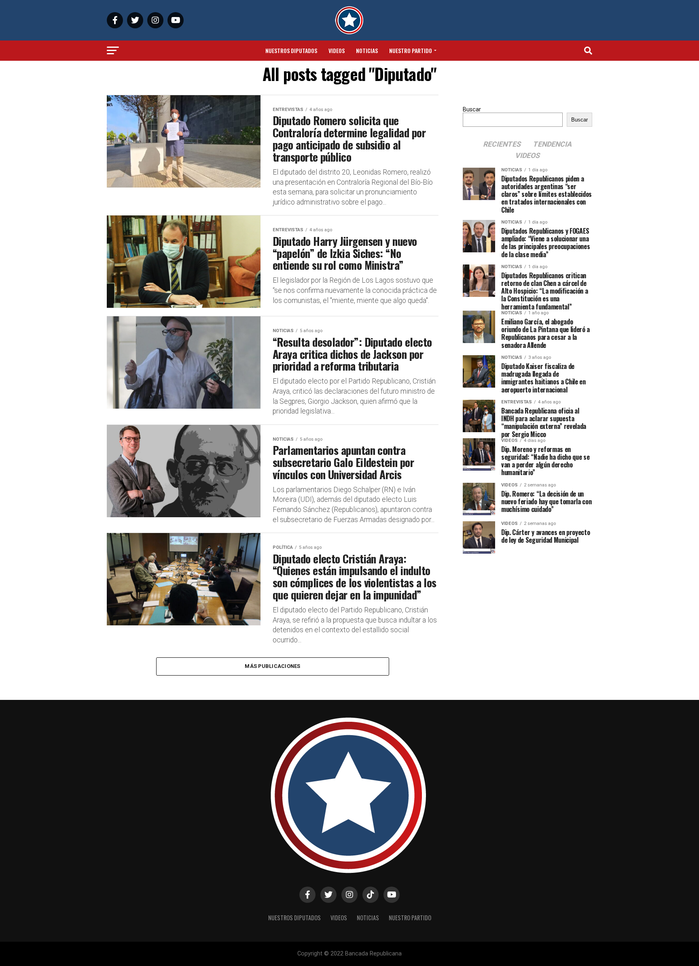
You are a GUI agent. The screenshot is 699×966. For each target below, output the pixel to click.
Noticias (367, 50)
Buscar (472, 109)
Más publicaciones (272, 666)
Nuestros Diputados (291, 50)
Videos (336, 50)
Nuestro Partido (410, 50)
